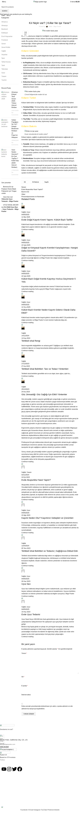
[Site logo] (40, 1)
